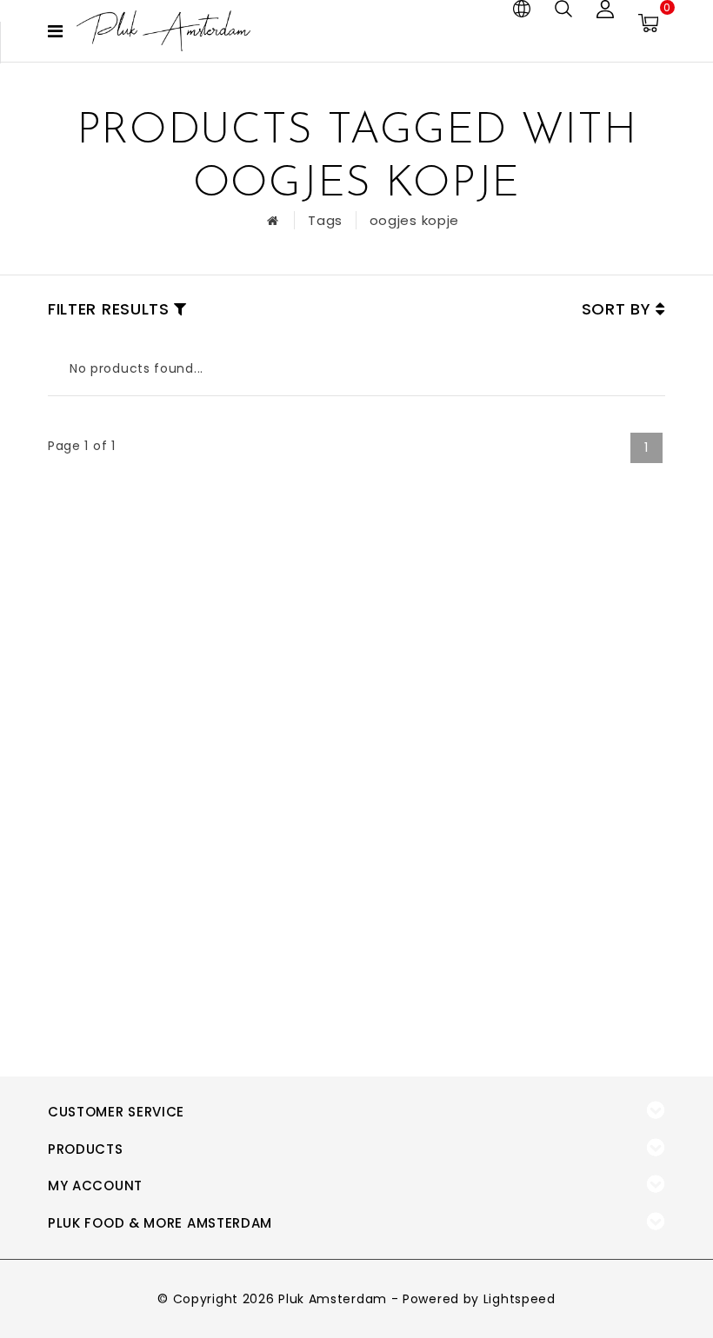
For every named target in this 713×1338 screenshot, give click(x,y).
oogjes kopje (414, 220)
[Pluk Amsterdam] (163, 30)
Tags (325, 220)
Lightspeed (519, 1299)
